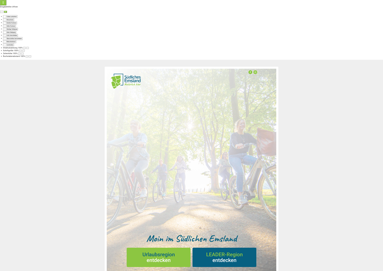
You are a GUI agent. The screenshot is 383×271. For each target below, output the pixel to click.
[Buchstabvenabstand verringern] (27, 56)
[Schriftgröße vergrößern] (23, 51)
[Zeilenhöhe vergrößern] (22, 54)
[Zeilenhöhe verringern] (19, 54)
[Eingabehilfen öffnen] (3, 2)
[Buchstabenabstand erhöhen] (30, 56)
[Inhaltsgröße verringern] (24, 48)
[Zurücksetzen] (1, 12)
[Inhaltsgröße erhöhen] (27, 48)
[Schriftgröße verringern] (20, 51)
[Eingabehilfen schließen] (5, 12)
